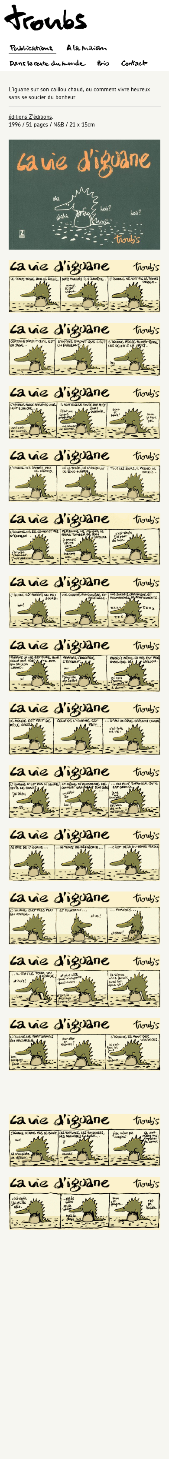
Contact (134, 64)
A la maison (86, 48)
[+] (85, 247)
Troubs (45, 17)
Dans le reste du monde (47, 64)
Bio (103, 64)
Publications (32, 48)
